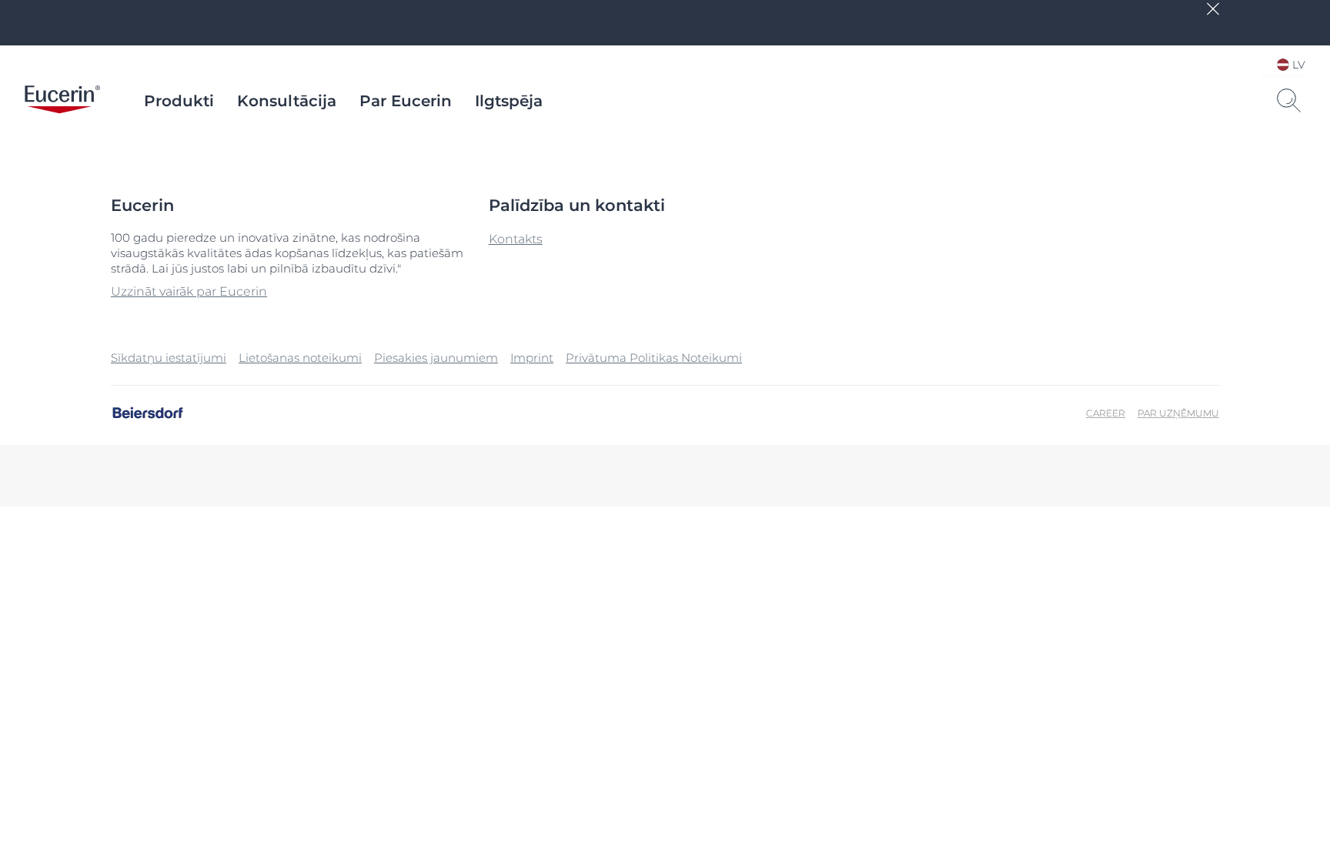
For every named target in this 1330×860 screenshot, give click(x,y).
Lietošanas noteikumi (300, 357)
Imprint (531, 357)
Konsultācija (286, 101)
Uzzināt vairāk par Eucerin (189, 291)
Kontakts (516, 239)
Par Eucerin (405, 101)
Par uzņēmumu (1178, 413)
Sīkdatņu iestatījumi (168, 357)
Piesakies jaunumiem (436, 357)
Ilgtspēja (509, 101)
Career (1105, 413)
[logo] (62, 100)
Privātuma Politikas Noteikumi (654, 357)
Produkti (179, 101)
